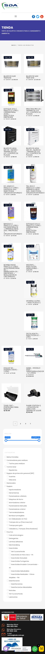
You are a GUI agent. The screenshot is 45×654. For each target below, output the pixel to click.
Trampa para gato (15, 525)
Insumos (10, 532)
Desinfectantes (16, 584)
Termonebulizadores (16, 512)
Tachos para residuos (17, 464)
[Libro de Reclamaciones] (15, 644)
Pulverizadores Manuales (18, 506)
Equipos (9, 486)
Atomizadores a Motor (17, 503)
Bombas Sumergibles (16, 516)
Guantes (12, 477)
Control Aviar (11, 467)
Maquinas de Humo (16, 499)
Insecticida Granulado (19, 558)
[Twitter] (37, 16)
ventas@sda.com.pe (15, 635)
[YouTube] (41, 16)
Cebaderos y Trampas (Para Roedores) (23, 529)
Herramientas (14, 493)
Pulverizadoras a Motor (17, 509)
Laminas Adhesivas (16, 542)
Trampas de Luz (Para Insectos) (20, 522)
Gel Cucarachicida (18, 551)
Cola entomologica (16, 535)
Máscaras (12, 480)
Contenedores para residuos (17, 460)
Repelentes (13, 470)
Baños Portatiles (12, 457)
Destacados (11, 483)
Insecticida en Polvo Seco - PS (22, 555)
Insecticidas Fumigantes (20, 561)
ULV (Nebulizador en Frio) (18, 519)
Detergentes (13, 538)
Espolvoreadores (15, 490)
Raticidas (12, 591)
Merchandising (14, 545)
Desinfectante (14, 581)
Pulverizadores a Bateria (17, 496)
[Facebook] (33, 16)
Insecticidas (13, 548)
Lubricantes (13, 597)
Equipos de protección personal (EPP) (20, 473)
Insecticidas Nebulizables (20, 571)
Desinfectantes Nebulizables (21, 587)
